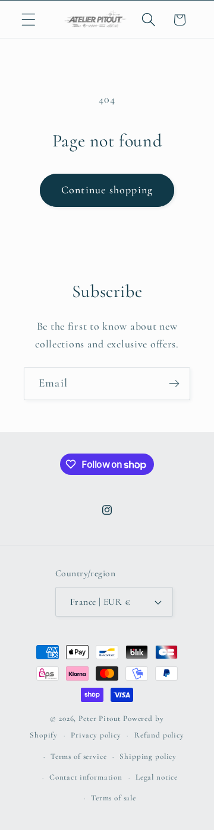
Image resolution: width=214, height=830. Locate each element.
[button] (29, 20)
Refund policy (159, 735)
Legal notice (157, 777)
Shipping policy (148, 756)
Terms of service (78, 756)
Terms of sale (113, 798)
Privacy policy (96, 735)
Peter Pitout (99, 718)
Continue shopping (107, 189)
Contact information (85, 777)
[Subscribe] (174, 383)
